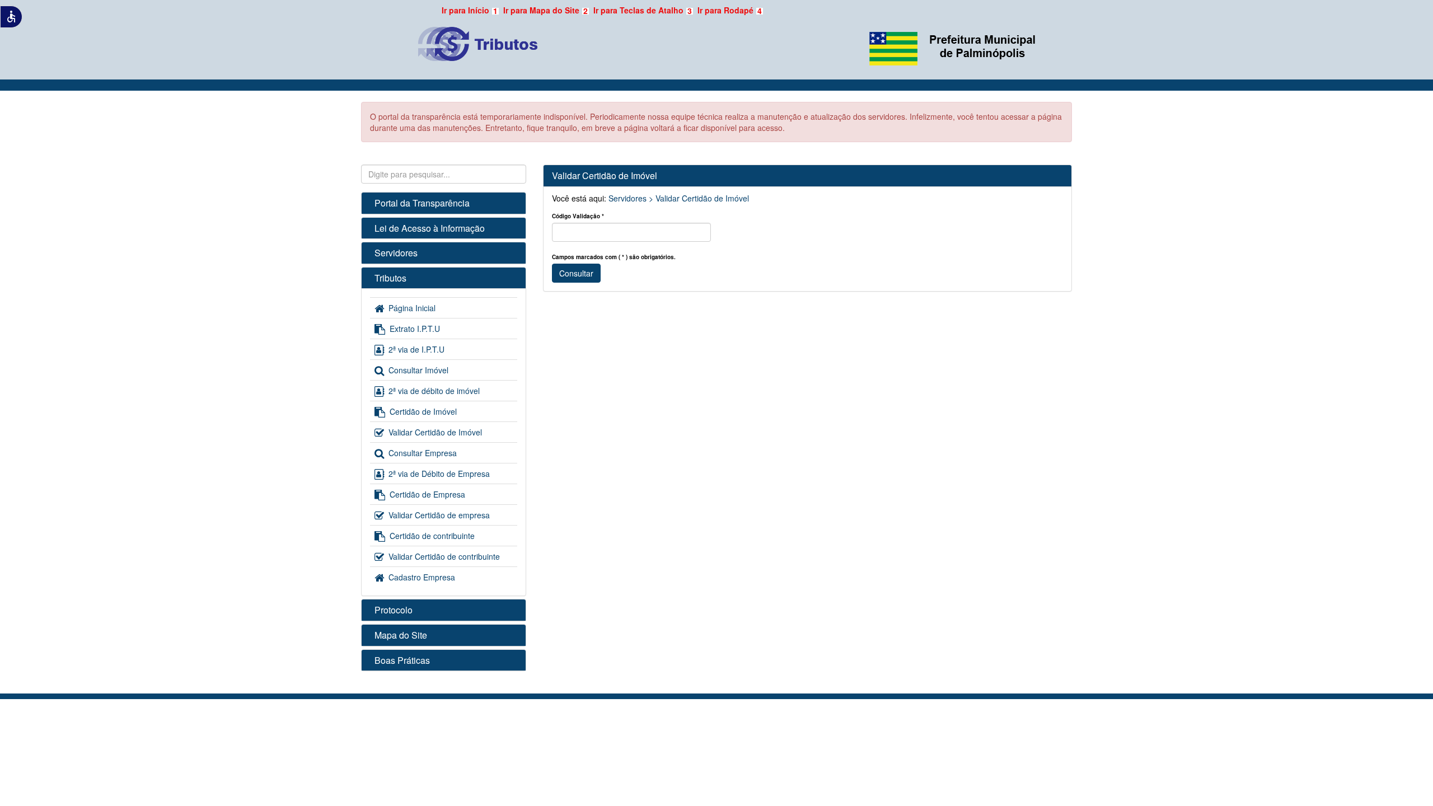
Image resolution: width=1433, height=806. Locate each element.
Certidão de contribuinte (432, 535)
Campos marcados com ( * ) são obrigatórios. (614, 257)
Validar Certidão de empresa (439, 515)
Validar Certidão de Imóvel (435, 432)
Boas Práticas (402, 660)
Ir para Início (470, 10)
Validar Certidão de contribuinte (444, 556)
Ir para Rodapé (729, 10)
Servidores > (630, 198)
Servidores (396, 252)
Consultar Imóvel (418, 370)
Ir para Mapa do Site (545, 10)
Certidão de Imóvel (423, 411)
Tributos (390, 277)
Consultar (576, 273)
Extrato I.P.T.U (415, 328)
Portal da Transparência (422, 202)
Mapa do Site (400, 635)
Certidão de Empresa (427, 494)
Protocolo (393, 609)
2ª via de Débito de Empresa (439, 473)
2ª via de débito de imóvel (434, 390)
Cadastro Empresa (421, 577)
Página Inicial (411, 307)
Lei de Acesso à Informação (429, 228)
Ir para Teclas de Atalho (642, 10)
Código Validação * (578, 216)
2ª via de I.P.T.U (416, 349)
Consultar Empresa (422, 452)
